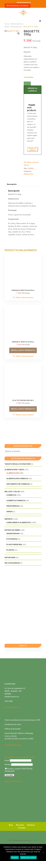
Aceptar (15, 857)
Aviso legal (9, 701)
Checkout (31, 825)
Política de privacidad (13, 729)
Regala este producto (33, 149)
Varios (9, 511)
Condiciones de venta (13, 724)
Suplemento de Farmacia (18, 484)
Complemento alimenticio (18, 522)
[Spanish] (6, 748)
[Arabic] (12, 751)
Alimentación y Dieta (14, 470)
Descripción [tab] (12, 184)
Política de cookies (28, 857)
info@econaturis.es (12, 696)
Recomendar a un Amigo (17, 6)
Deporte (9, 519)
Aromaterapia (13, 533)
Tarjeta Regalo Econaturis (18, 464)
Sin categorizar (12, 563)
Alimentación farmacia (17, 478)
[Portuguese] (9, 751)
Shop (11, 825)
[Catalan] (12, 748)
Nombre (8, 764)
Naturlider (10, 557)
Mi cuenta (20, 825)
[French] (18, 748)
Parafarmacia (13, 506)
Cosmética (11, 495)
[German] (15, 748)
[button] (18, 33)
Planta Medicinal (14, 544)
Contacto (21, 828)
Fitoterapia (11, 539)
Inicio (7, 24)
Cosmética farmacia (15, 500)
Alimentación (16, 27)
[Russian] (21, 748)
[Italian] (6, 751)
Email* (7, 760)
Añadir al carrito (33, 89)
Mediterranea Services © (22, 840)
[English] (9, 748)
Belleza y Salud (12, 491)
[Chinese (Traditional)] (15, 751)
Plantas (10, 550)
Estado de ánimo (12, 530)
